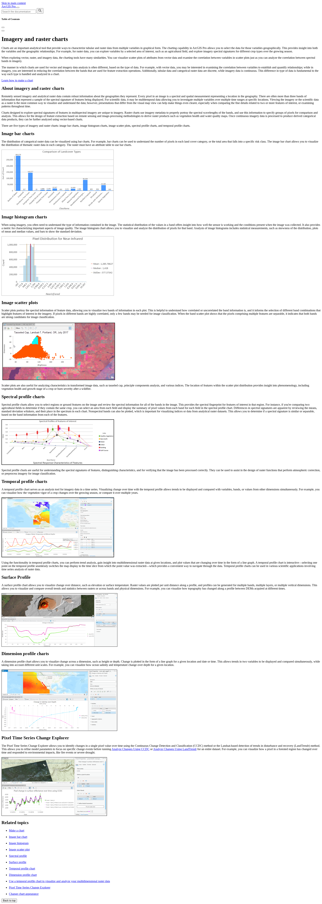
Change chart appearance (24, 893)
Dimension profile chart (23, 874)
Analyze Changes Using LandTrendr (175, 749)
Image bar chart (18, 836)
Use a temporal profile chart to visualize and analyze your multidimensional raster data (59, 881)
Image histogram (19, 843)
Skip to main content (13, 3)
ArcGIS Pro (8, 6)
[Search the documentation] (40, 11)
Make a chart (16, 830)
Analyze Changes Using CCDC (130, 749)
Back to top (9, 900)
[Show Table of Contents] (2, 30)
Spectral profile (18, 855)
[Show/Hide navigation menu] (17, 7)
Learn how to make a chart (17, 80)
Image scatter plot (19, 849)
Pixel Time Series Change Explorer (29, 887)
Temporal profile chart (22, 868)
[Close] (2, 27)
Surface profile (17, 862)
